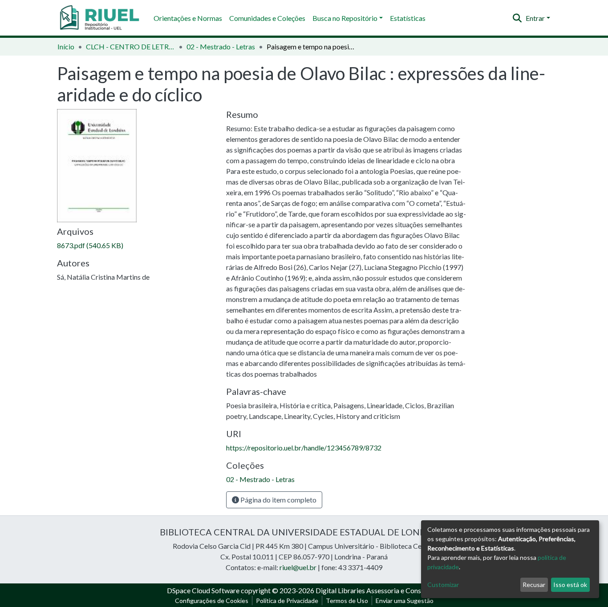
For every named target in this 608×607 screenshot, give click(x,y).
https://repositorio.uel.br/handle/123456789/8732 (303, 447)
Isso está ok (570, 584)
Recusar (534, 584)
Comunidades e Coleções (267, 18)
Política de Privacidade (287, 600)
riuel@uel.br (298, 567)
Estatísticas (408, 18)
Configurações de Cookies (211, 600)
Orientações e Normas (188, 18)
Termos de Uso (347, 600)
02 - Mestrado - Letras (220, 46)
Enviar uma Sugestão (405, 600)
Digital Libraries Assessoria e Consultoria (378, 590)
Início (65, 46)
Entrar (535, 18)
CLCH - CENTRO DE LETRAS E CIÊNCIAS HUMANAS (130, 46)
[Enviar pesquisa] (517, 18)
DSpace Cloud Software (203, 590)
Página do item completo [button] (277, 499)
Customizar (443, 584)
